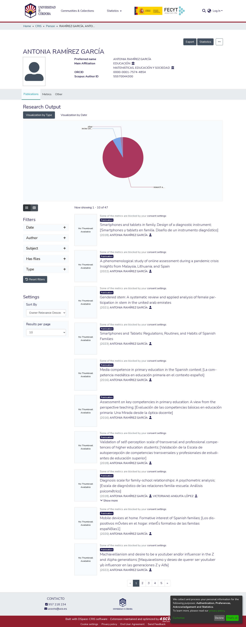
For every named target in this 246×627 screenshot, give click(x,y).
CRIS (38, 26)
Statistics (205, 42)
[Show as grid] (34, 207)
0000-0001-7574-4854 (129, 72)
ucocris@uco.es (57, 609)
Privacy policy (109, 624)
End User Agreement (132, 624)
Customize (179, 618)
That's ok (232, 618)
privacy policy (216, 610)
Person (50, 26)
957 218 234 (57, 604)
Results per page (38, 324)
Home (27, 26)
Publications (31, 94)
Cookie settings (89, 624)
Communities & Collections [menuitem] (77, 11)
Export (190, 42)
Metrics (47, 94)
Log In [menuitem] (216, 11)
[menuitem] (114, 11)
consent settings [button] (156, 216)
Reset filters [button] (36, 279)
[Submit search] (204, 11)
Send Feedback (157, 624)
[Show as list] (27, 207)
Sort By (31, 304)
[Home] (40, 11)
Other (58, 94)
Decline (219, 618)
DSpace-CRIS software (93, 619)
